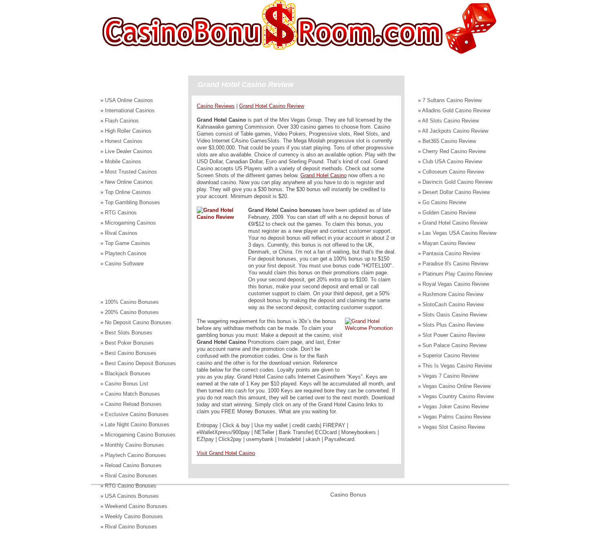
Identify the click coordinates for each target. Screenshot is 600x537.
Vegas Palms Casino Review (456, 417)
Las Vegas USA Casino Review (459, 233)
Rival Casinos (121, 233)
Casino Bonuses (135, 63)
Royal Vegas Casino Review (455, 284)
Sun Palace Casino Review (454, 345)
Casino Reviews (272, 63)
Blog (479, 63)
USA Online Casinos (129, 100)
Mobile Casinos (123, 161)
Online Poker (441, 63)
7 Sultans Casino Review (452, 100)
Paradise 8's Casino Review (455, 264)
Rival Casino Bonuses (131, 475)
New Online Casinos (129, 182)
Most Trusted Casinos (131, 172)
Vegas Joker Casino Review (455, 406)
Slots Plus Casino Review (453, 325)
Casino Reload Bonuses (133, 404)
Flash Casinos (122, 121)
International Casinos (130, 110)
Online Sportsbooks (383, 63)
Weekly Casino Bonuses (134, 516)
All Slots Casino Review (450, 121)
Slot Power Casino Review (453, 335)
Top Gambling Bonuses (132, 202)
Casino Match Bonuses (132, 394)
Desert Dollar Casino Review (456, 192)
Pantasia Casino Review (451, 253)
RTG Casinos (121, 212)
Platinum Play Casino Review (457, 274)
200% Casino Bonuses (132, 312)
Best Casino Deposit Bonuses (140, 363)
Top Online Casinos (128, 192)
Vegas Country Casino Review (458, 396)
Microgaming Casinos (130, 223)
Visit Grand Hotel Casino (226, 453)
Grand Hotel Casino (323, 175)
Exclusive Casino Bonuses (137, 414)
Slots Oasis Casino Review (454, 315)
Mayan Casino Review (448, 243)
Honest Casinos (123, 141)
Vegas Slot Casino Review (453, 427)
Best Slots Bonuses (128, 333)
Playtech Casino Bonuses (135, 455)
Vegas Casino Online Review (456, 386)
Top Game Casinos (127, 243)
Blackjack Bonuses (128, 373)
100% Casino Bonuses (132, 302)
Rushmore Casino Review (452, 294)
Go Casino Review (444, 202)
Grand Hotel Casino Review (454, 223)
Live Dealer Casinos (128, 151)
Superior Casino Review (450, 355)
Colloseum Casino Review (453, 172)
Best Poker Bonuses (129, 343)
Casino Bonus (348, 494)
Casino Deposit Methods (204, 63)
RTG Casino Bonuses (130, 486)
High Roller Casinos (128, 131)
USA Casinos (325, 63)
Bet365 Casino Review (449, 141)
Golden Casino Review (449, 212)
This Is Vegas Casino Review (457, 366)
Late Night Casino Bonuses (137, 424)
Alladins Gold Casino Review (456, 110)
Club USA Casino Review (452, 161)
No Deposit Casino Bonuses (138, 322)
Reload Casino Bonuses (133, 465)
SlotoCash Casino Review (453, 304)
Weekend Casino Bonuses (136, 506)
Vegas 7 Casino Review (450, 376)
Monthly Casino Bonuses (134, 445)
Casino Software (124, 264)
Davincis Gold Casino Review (457, 182)
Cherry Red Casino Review (454, 151)
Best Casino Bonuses (130, 353)
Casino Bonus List (126, 384)
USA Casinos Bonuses (132, 496)
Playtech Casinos (126, 253)
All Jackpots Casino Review (455, 131)
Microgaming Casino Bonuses (140, 435)
